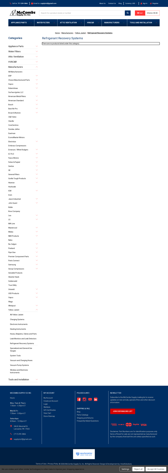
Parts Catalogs (82, 415)
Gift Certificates (50, 410)
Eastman (11, 133)
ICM (9, 191)
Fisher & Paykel (14, 162)
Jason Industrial (14, 199)
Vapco (10, 297)
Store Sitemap (49, 416)
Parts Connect (13, 261)
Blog (120, 3)
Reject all (138, 469)
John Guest (12, 203)
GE (9, 170)
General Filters (13, 174)
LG (9, 220)
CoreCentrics (13, 125)
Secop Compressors (16, 269)
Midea (10, 232)
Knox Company (14, 211)
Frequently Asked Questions (88, 421)
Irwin (10, 195)
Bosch (10, 105)
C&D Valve (12, 117)
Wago (10, 302)
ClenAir (11, 121)
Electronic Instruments (19, 324)
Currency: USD (130, 3)
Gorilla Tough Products (17, 178)
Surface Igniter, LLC (15, 92)
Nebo (10, 240)
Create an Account (51, 401)
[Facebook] (78, 399)
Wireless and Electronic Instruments (19, 371)
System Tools (15, 356)
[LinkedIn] (95, 399)
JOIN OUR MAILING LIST (122, 411)
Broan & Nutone (14, 113)
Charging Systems (17, 319)
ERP (10, 76)
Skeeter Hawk (13, 277)
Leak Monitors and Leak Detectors (23, 339)
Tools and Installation (141, 23)
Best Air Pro (13, 109)
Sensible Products (15, 273)
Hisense (11, 183)
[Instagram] (83, 399)
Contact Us (112, 3)
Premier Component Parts (18, 257)
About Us (102, 3)
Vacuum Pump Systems (19, 365)
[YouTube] (89, 399)
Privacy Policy (53, 464)
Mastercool (12, 228)
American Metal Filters (17, 96)
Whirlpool (11, 306)
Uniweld (11, 289)
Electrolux (12, 142)
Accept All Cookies (155, 469)
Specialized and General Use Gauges (21, 349)
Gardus (11, 166)
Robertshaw (13, 88)
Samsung (12, 265)
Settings (125, 469)
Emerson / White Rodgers (18, 150)
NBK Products (13, 236)
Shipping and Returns (85, 418)
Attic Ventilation (68, 23)
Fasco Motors (13, 158)
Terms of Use (41, 464)
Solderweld (12, 281)
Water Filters (43, 23)
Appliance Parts (19, 23)
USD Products (13, 293)
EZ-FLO (11, 154)
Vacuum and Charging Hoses (21, 360)
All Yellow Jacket (16, 315)
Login (46, 404)
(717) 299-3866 (20, 434)
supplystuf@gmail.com (23, 439)
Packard (11, 248)
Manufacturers (111, 23)
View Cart (47, 413)
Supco (10, 84)
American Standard (16, 101)
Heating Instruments (18, 329)
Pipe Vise (11, 252)
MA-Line (11, 224)
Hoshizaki (12, 187)
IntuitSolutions (126, 464)
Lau (9, 215)
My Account (48, 398)
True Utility (12, 285)
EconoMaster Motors (16, 137)
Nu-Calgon (12, 244)
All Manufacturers (15, 72)
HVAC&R (90, 23)
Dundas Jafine (14, 129)
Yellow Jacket (13, 310)
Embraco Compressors (17, 146)
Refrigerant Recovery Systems (22, 343)
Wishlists (47, 407)
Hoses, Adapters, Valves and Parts (23, 334)
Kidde (10, 207)
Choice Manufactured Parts (19, 80)
